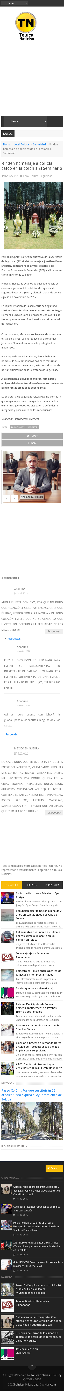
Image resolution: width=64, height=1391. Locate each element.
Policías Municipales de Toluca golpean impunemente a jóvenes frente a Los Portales (36, 1008)
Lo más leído (11, 885)
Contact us (55, 1168)
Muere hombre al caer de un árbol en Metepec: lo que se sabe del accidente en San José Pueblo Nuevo (36, 1226)
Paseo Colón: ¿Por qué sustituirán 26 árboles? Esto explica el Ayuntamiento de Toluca (31, 1095)
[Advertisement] (32, 78)
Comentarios (52, 885)
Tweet (34, 436)
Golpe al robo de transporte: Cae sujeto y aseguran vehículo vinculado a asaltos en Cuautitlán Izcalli (36, 1191)
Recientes (32, 885)
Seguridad (39, 144)
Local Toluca (21, 144)
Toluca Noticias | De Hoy (46, 1375)
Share (33, 443)
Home (6, 144)
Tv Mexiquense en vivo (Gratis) (34, 988)
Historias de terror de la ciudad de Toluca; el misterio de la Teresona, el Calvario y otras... (38, 1337)
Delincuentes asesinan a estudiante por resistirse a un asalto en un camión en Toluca (38, 936)
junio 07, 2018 (21, 593)
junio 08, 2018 (30, 651)
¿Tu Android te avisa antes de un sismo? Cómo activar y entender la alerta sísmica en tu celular (37, 1246)
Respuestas (20, 638)
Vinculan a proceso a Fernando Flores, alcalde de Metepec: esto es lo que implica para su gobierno (39, 1046)
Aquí (53, 1384)
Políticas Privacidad (26, 1384)
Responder (53, 631)
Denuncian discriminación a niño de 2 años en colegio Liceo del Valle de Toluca (39, 914)
